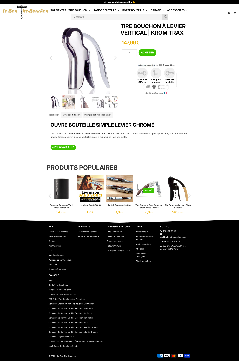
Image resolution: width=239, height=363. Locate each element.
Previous (51, 57)
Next (116, 57)
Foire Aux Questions (57, 236)
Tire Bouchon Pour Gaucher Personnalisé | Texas (148, 206)
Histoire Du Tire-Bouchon (60, 290)
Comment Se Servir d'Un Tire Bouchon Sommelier (71, 318)
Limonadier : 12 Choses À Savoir (63, 294)
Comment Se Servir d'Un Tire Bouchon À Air (68, 322)
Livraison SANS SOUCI (90, 205)
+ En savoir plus (63, 147)
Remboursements (114, 241)
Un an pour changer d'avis (118, 250)
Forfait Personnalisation (119, 205)
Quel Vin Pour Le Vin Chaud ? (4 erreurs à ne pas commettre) (76, 341)
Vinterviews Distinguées (141, 255)
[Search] (165, 17)
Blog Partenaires (143, 261)
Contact (52, 241)
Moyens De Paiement (87, 231)
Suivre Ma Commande (58, 231)
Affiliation (140, 249)
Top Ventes (58, 10)
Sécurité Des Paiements (88, 236)
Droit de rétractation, (58, 269)
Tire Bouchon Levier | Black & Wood (178, 206)
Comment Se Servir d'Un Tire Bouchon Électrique (71, 308)
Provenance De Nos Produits (145, 238)
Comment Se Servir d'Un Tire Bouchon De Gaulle (70, 313)
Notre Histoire (142, 231)
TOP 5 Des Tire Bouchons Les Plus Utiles (67, 299)
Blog (51, 280)
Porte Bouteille (133, 10)
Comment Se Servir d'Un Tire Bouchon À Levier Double (73, 332)
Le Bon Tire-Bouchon (66, 356)
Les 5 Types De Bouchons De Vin (63, 346)
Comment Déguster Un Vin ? (61, 336)
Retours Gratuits (114, 246)
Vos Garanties (55, 246)
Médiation (53, 264)
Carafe (156, 10)
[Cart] (235, 13)
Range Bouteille (104, 10)
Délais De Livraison (115, 236)
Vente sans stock (143, 244)
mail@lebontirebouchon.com (173, 237)
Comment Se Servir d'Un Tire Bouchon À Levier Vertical (73, 327)
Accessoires (176, 10)
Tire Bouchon (77, 10)
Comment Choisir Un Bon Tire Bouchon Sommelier (71, 304)
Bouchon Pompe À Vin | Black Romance (61, 206)
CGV (51, 250)
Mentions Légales (56, 255)
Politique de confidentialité (60, 260)
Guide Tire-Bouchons (58, 285)
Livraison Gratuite (114, 231)
